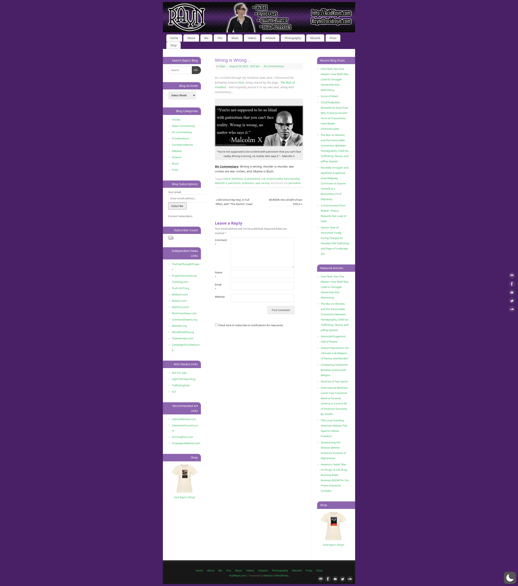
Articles (176, 119)
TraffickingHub (181, 385)
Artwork (270, 38)
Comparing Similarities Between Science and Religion (334, 370)
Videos (252, 38)
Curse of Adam (329, 96)
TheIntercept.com (182, 338)
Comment (219, 242)
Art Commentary (274, 66)
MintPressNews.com (184, 313)
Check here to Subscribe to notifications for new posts (250, 325)
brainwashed (252, 178)
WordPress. (282, 575)
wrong (266, 183)
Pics (220, 38)
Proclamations (180, 138)
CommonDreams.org (184, 319)
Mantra (267, 575)
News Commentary (183, 126)
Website (219, 296)
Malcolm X (221, 183)
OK (195, 70)
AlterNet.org (179, 326)
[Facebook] (512, 284)
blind (227, 178)
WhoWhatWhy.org (183, 332)
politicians (248, 183)
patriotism (234, 183)
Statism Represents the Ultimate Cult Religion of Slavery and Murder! (335, 353)
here (241, 82)
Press (333, 38)
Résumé (315, 38)
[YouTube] (512, 293)
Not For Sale (179, 373)
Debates (177, 151)
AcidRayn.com (237, 575)
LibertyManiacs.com (184, 419)
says (257, 183)
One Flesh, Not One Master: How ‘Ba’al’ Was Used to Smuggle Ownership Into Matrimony (334, 79)
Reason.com (179, 301)
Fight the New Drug (183, 379)
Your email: (174, 192)
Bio (206, 38)
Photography (293, 38)
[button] (510, 578)
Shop (173, 45)
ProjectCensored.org (184, 275)
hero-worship (292, 178)
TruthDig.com (180, 282)
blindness (237, 178)
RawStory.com (180, 307)
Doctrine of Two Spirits (334, 381)
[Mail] (512, 276)
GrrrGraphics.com (182, 437)
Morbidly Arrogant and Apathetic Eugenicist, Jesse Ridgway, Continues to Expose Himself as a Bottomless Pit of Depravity (334, 183)
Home (174, 38)
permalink (295, 183)
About (191, 38)
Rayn (222, 66)
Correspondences (182, 144)
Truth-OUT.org (180, 288)
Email (218, 287)
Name (218, 274)
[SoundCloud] (512, 310)
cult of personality (271, 178)
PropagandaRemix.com (186, 443)
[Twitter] (512, 301)
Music (235, 38)
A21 (174, 391)
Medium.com (180, 294)
